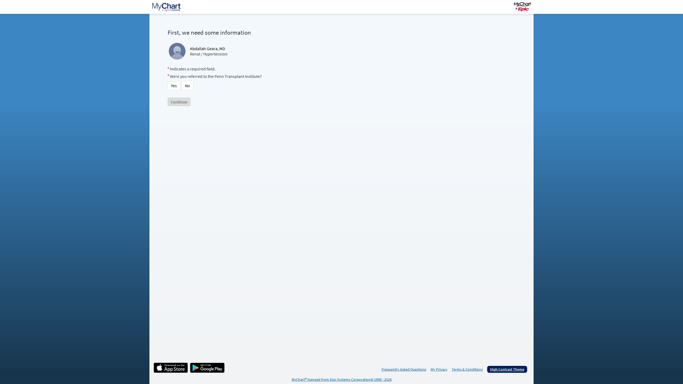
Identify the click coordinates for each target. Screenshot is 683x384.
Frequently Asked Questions (404, 369)
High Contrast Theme (507, 369)
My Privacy (439, 369)
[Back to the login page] (168, 7)
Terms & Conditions (467, 369)
